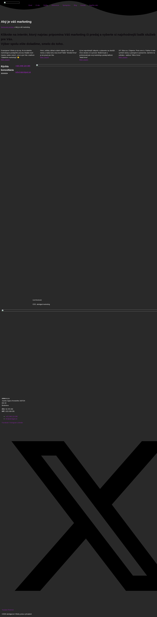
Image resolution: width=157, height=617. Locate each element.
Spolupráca (66, 5)
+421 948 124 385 (22, 66)
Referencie (55, 5)
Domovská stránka (7, 27)
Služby (45, 5)
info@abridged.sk (23, 72)
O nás (38, 5)
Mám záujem (5, 60)
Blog (75, 5)
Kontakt (83, 5)
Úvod (30, 5)
